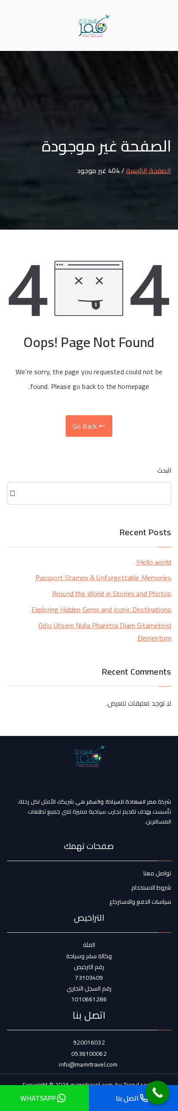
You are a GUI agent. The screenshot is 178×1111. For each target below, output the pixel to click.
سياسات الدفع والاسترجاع (140, 901)
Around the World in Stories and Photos (111, 593)
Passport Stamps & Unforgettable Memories (103, 577)
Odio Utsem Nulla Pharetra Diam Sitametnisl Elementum (104, 631)
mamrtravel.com (91, 1084)
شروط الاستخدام (151, 887)
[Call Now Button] (157, 1093)
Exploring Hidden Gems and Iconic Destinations (101, 609)
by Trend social (135, 1084)
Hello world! (153, 562)
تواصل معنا (157, 873)
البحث (164, 470)
